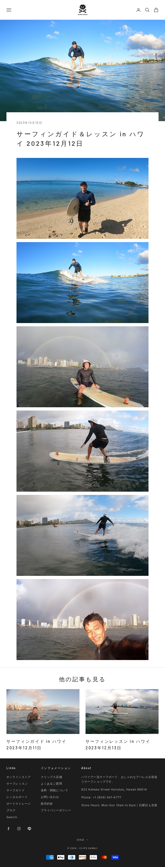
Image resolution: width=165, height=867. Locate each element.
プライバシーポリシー (56, 810)
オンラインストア (18, 777)
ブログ (10, 810)
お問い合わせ (50, 797)
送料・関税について (54, 790)
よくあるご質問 (51, 783)
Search (11, 817)
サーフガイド (15, 790)
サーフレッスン (17, 783)
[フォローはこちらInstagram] (19, 829)
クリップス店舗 (51, 777)
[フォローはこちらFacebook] (8, 829)
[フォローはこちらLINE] (29, 829)
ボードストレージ (18, 803)
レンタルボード (17, 797)
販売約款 (47, 803)
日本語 (81, 839)
